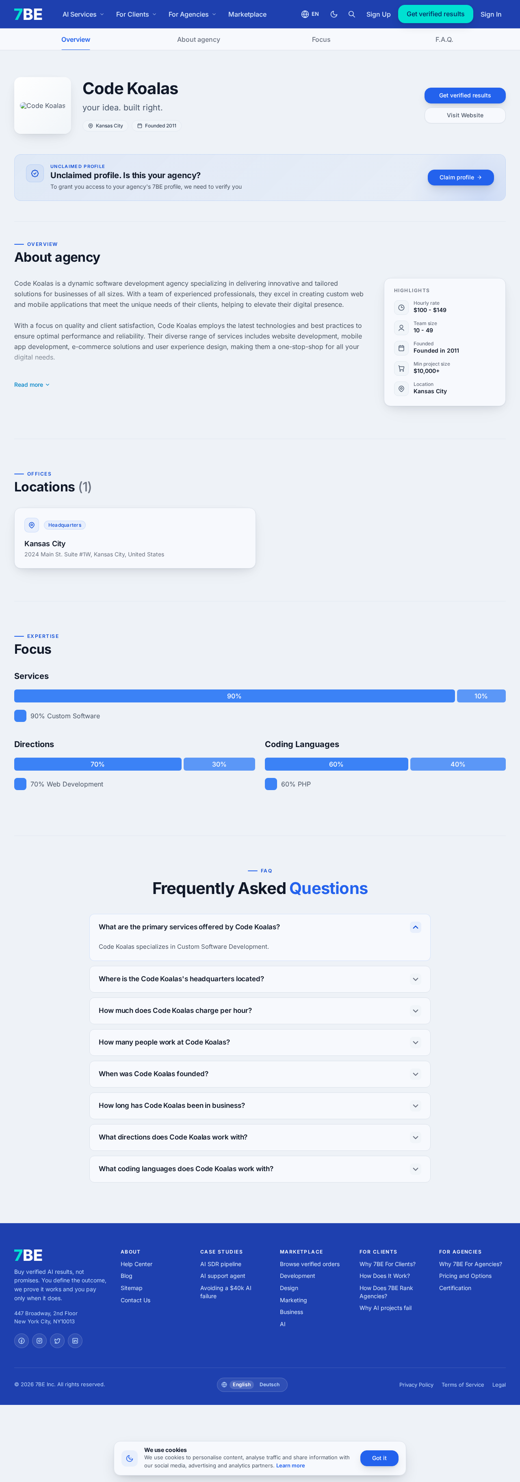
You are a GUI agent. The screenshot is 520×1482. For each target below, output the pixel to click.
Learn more (290, 1465)
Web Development (75, 784)
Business (291, 1311)
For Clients (132, 14)
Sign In (491, 14)
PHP (304, 784)
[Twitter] (57, 1340)
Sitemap (132, 1287)
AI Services (80, 14)
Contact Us (135, 1300)
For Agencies (189, 14)
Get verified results (436, 14)
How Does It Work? (385, 1275)
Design (289, 1287)
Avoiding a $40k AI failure (225, 1291)
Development (297, 1275)
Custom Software (73, 716)
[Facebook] (21, 1340)
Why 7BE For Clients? (388, 1263)
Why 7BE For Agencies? (470, 1263)
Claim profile (457, 177)
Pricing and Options (465, 1275)
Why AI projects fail (386, 1307)
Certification (455, 1287)
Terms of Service (463, 1384)
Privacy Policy (416, 1384)
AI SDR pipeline (220, 1263)
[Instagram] (39, 1340)
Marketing (293, 1300)
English (242, 1384)
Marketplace (247, 14)
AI (283, 1323)
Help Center (136, 1263)
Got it (379, 1457)
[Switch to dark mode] (334, 14)
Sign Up (378, 14)
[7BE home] (28, 1255)
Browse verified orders (310, 1263)
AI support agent (222, 1275)
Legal (499, 1384)
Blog (126, 1275)
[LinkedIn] (75, 1340)
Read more (28, 384)
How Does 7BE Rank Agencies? (386, 1291)
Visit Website (465, 115)
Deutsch (270, 1384)
